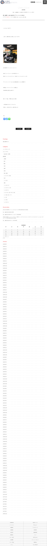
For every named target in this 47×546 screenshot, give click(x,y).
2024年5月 (5, 309)
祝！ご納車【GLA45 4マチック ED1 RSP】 (10, 220)
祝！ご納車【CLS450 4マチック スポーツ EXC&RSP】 (12, 214)
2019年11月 (5, 439)
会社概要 (11, 539)
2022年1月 (5, 376)
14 (29, 231)
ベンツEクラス (6, 190)
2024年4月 (5, 311)
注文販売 (11, 532)
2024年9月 (5, 299)
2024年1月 (5, 318)
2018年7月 (5, 477)
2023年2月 (5, 345)
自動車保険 (35, 532)
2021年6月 (5, 393)
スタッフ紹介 (12, 537)
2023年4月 (5, 340)
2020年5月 (5, 424)
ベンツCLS (5, 180)
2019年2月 (5, 460)
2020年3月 (5, 429)
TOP (13, 12)
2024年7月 (5, 304)
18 (11, 233)
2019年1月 (5, 463)
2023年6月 (5, 335)
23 (41, 233)
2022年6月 (5, 364)
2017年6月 (5, 508)
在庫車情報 (12, 522)
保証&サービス (35, 522)
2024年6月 (5, 306)
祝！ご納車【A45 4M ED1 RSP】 (8, 212)
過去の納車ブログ (6, 141)
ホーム (12, 544)
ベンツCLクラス (6, 185)
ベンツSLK (5, 199)
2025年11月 (5, 265)
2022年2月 (5, 374)
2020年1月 (5, 434)
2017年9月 (5, 501)
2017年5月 (5, 511)
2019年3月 (5, 458)
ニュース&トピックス (6, 149)
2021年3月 (5, 400)
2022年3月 (5, 371)
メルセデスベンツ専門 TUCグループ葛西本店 (12, 2)
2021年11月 (5, 381)
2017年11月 (5, 496)
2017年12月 (5, 494)
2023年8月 (5, 330)
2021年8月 (5, 388)
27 (23, 234)
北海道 (5, 158)
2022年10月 (5, 354)
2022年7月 (5, 362)
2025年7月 (5, 275)
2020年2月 (5, 431)
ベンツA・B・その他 (7, 175)
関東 (4, 163)
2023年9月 (5, 328)
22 (35, 233)
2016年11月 (5, 513)
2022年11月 (5, 352)
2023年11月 (5, 323)
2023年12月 (5, 321)
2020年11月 (5, 410)
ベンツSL (5, 197)
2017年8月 (5, 504)
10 (5, 231)
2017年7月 (5, 506)
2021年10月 (5, 383)
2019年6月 (5, 451)
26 (17, 234)
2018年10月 (5, 470)
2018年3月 (5, 487)
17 (5, 233)
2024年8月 (5, 301)
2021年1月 (5, 405)
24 (5, 234)
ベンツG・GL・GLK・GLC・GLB (9, 192)
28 (29, 234)
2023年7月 (5, 333)
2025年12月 (5, 263)
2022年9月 (5, 357)
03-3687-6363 (38, 2)
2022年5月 (5, 366)
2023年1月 (5, 347)
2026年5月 (5, 251)
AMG (4, 170)
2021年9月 (5, 386)
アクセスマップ (35, 527)
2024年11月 (5, 294)
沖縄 (4, 182)
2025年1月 (5, 289)
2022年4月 (5, 369)
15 (35, 231)
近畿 (4, 168)
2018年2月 (5, 489)
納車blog (35, 542)
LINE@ (31, 2)
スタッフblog (12, 542)
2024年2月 (5, 316)
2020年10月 (5, 412)
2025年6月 (5, 277)
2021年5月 (5, 395)
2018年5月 (5, 482)
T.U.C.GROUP (35, 544)
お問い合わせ (35, 537)
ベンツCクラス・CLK (7, 187)
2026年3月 (5, 256)
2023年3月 (5, 342)
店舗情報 (11, 527)
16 (41, 231)
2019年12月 (5, 436)
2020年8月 (5, 417)
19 (17, 233)
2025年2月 (5, 287)
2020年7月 (5, 419)
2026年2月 (5, 258)
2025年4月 (5, 282)
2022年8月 (5, 359)
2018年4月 (5, 484)
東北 (4, 161)
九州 (4, 178)
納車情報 (16, 12)
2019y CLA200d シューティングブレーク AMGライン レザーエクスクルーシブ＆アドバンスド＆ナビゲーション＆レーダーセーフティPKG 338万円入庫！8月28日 (23, 218)
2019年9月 (5, 443)
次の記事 (28, 128)
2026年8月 (5, 244)
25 (11, 234)
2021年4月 (5, 398)
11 (11, 231)
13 (23, 231)
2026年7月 (5, 246)
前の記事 (19, 128)
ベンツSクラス (6, 202)
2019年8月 (5, 446)
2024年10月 (5, 297)
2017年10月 (5, 499)
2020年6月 (5, 422)
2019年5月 (5, 453)
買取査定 (11, 534)
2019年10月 (5, 441)
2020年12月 (5, 407)
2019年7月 (5, 448)
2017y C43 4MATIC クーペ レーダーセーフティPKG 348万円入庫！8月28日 (15, 209)
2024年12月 (5, 292)
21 (29, 233)
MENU (45, 2)
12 (17, 231)
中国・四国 (5, 173)
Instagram (33, 2)
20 (23, 233)
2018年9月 (5, 472)
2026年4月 (5, 253)
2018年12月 (5, 465)
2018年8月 (5, 475)
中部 (4, 166)
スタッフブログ (5, 151)
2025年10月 (5, 268)
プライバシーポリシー (35, 539)
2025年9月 (5, 270)
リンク (35, 534)
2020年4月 (5, 427)
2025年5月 (5, 280)
